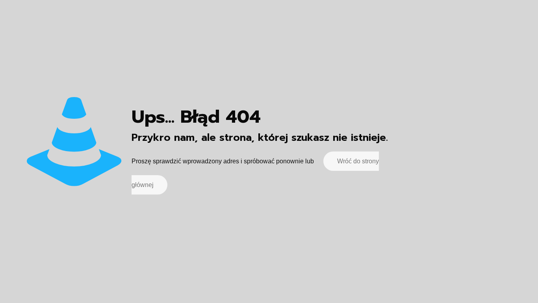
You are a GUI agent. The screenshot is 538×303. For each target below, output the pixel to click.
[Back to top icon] (500, 287)
